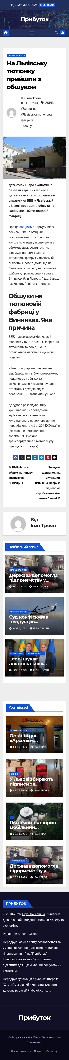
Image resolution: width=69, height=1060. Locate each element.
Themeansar (34, 1042)
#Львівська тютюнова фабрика (36, 117)
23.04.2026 (20, 877)
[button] (56, 32)
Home (14, 1051)
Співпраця (52, 1051)
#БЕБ (49, 102)
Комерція (16, 730)
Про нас (38, 1051)
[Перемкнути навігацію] (32, 33)
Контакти (26, 1051)
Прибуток (34, 19)
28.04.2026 (20, 834)
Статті (28, 730)
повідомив (26, 227)
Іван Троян (33, 98)
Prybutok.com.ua (33, 914)
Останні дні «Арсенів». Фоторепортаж (27, 740)
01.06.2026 (20, 747)
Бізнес (14, 774)
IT (11, 817)
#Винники (28, 108)
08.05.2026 (20, 790)
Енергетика (16, 654)
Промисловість (16, 56)
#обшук (28, 126)
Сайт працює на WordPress (24, 1037)
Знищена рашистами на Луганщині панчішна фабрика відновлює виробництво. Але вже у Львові (47, 483)
